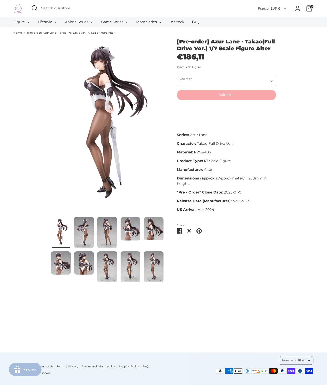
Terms (61, 366)
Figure (19, 22)
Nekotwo (44, 373)
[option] (107, 127)
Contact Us (45, 366)
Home (17, 32)
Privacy (73, 366)
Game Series (112, 22)
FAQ (195, 22)
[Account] (297, 8)
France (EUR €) (270, 8)
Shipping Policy (128, 366)
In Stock (177, 22)
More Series (147, 22)
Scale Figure (193, 67)
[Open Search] (34, 8)
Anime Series (77, 22)
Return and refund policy (98, 366)
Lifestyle (45, 22)
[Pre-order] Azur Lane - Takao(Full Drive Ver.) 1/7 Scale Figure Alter (71, 32)
